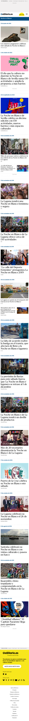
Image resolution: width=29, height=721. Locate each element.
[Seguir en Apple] (5, 674)
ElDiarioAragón (4, 47)
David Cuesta (3, 315)
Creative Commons (14, 696)
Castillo (18, 648)
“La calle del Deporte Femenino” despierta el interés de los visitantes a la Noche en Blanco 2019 (8, 168)
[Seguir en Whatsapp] (21, 680)
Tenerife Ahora (4, 389)
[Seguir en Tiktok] (19, 680)
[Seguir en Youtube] (16, 680)
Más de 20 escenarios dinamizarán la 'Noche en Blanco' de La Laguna (14, 450)
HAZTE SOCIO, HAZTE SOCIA (12, 666)
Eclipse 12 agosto (14, 648)
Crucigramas (10, 648)
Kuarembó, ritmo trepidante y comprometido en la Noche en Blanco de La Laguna (12, 586)
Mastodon (14, 717)
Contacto (14, 709)
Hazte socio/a (21, 14)
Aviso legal (14, 698)
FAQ (14, 702)
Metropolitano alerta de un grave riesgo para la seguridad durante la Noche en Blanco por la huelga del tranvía (8, 310)
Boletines (14, 713)
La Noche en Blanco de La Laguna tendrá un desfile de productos (14, 417)
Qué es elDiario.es (14, 687)
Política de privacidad (14, 700)
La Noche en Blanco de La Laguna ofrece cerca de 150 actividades (14, 237)
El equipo (14, 690)
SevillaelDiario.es (4, 85)
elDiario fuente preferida (23, 648)
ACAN (2, 171)
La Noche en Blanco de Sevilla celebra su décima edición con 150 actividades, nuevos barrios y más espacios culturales (13, 122)
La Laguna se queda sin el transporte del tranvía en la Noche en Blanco (14, 301)
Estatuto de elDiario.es (14, 694)
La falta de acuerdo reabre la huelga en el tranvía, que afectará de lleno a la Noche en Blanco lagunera (14, 344)
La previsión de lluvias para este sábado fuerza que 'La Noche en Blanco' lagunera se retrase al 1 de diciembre (14, 381)
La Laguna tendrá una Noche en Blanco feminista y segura (14, 204)
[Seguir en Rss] (24, 680)
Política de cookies (14, 707)
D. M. (2, 303)
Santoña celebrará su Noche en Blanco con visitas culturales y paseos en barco (14, 551)
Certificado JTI (15, 715)
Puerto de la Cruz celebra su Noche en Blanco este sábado (14, 483)
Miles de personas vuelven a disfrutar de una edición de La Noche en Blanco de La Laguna (14, 157)
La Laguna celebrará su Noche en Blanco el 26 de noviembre (14, 516)
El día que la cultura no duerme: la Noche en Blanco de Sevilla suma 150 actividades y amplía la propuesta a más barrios (14, 78)
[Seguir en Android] (3, 674)
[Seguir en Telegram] (11, 680)
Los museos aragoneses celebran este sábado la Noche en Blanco (13, 45)
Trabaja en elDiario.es (14, 692)
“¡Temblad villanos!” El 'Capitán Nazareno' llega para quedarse (13, 622)
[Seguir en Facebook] (8, 680)
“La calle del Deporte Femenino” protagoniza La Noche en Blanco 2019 (14, 270)
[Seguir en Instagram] (13, 680)
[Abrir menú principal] (27, 14)
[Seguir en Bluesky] (4, 680)
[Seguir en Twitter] (6, 680)
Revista (14, 711)
